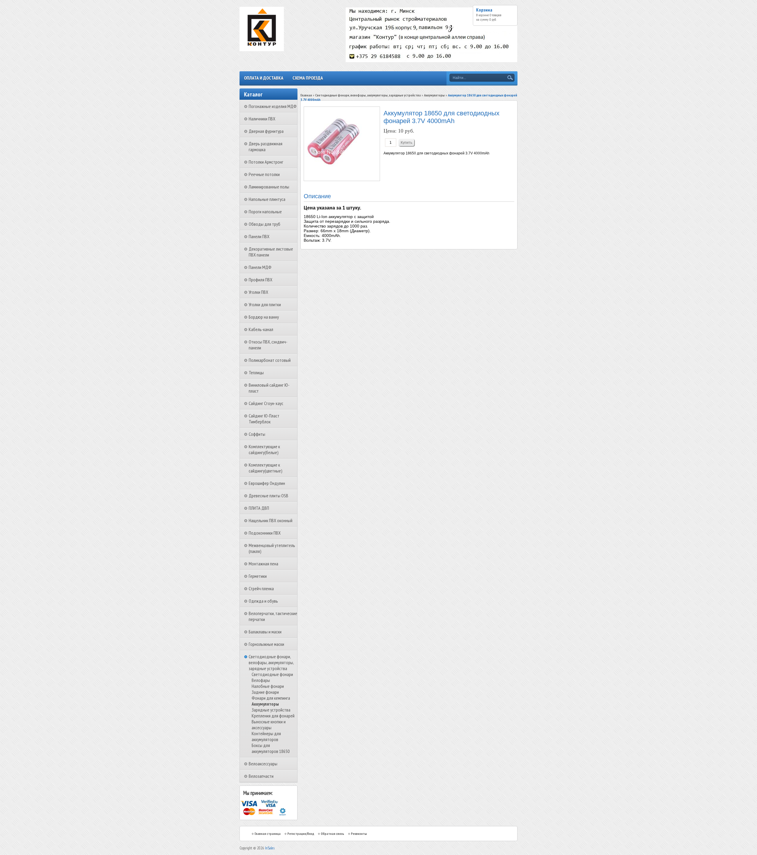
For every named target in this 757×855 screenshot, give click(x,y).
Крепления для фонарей (273, 716)
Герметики (258, 576)
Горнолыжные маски (266, 644)
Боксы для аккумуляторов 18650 (270, 748)
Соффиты (257, 434)
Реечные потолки (264, 174)
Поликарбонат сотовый (270, 360)
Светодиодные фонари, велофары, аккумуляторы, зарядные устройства (271, 662)
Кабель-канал (261, 329)
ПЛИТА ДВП (259, 508)
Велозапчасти (261, 776)
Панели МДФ (260, 267)
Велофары (261, 680)
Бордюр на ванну (264, 317)
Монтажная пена (263, 564)
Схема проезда (307, 78)
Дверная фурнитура (266, 131)
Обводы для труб (264, 224)
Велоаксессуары (263, 764)
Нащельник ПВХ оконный (270, 520)
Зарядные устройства (271, 710)
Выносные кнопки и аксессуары (269, 724)
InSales (269, 848)
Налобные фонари (268, 686)
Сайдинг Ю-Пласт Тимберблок (264, 419)
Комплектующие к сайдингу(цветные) (265, 468)
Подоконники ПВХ (265, 533)
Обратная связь (332, 833)
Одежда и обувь (263, 601)
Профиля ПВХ (260, 280)
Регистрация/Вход (300, 833)
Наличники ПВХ (262, 119)
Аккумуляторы (265, 704)
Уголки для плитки (265, 304)
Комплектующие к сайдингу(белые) (264, 449)
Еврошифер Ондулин (267, 483)
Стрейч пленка (261, 588)
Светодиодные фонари (272, 674)
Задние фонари (265, 692)
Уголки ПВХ (258, 292)
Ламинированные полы (269, 187)
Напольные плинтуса (267, 199)
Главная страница (268, 833)
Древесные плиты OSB (268, 496)
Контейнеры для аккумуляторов (266, 736)
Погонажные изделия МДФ (273, 106)
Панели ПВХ (259, 236)
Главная (306, 95)
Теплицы (256, 372)
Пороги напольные (265, 211)
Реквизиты (359, 833)
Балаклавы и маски (265, 632)
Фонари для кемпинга (271, 698)
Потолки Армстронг (266, 162)
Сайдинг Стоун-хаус (266, 403)
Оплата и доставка (263, 78)
